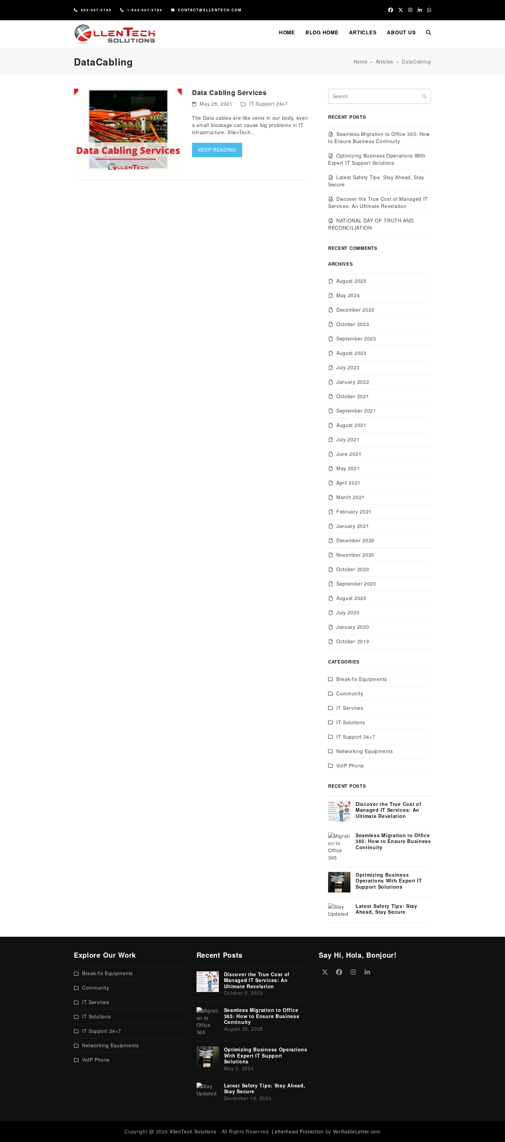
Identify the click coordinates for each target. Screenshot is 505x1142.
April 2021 (348, 482)
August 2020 (351, 598)
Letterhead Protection (298, 1131)
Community (349, 693)
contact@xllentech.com (210, 10)
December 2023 (355, 309)
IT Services (349, 707)
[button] (428, 32)
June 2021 (348, 453)
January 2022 (352, 381)
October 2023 (352, 324)
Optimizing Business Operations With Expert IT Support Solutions (376, 159)
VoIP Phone (350, 765)
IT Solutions (350, 722)
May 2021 (348, 468)
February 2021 (354, 511)
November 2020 (355, 554)
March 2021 (350, 497)
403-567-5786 (96, 10)
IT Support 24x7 (268, 103)
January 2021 (352, 525)
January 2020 (352, 626)
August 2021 (351, 425)
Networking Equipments (364, 751)
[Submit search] (424, 96)
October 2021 (352, 396)
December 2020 (355, 540)
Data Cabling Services (229, 92)
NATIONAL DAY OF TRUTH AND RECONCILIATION (371, 224)
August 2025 (351, 280)
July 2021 (347, 439)
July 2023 (347, 367)
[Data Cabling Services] (128, 128)
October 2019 (352, 641)
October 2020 (352, 569)
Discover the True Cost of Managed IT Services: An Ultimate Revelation (378, 202)
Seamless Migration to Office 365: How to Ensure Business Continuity (379, 137)
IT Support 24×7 (355, 736)
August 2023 (351, 352)
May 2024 (348, 295)
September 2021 (356, 410)
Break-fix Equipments (361, 679)
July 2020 (347, 612)
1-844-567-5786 (144, 10)
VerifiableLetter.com (357, 1131)
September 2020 (356, 583)
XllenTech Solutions (192, 1131)
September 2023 (356, 338)
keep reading (217, 149)
